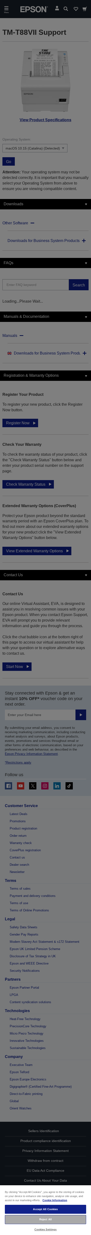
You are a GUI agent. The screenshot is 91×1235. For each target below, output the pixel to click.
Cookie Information (54, 1200)
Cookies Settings (45, 1229)
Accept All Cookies (45, 1209)
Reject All (45, 1219)
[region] (45, 1210)
